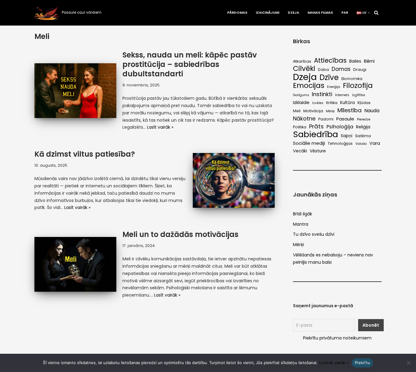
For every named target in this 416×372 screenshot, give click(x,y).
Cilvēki (304, 68)
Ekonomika (351, 78)
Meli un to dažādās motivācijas (180, 234)
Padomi (325, 119)
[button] (369, 13)
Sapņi (346, 136)
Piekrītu (362, 362)
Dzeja (293, 12)
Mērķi (330, 111)
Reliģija (363, 127)
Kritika (331, 102)
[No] (408, 363)
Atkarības (302, 61)
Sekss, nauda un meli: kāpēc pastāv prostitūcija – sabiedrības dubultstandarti (189, 64)
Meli (297, 110)
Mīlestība (349, 110)
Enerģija (333, 87)
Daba (323, 69)
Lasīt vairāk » (160, 127)
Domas (341, 69)
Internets (342, 95)
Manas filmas (320, 12)
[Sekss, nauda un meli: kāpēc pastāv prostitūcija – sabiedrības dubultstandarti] (75, 90)
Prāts (316, 126)
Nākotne (304, 118)
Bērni (369, 61)
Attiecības (330, 60)
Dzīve (329, 77)
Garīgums (301, 95)
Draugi (359, 69)
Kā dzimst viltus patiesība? (84, 154)
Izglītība (358, 95)
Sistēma (363, 135)
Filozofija (358, 85)
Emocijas (308, 85)
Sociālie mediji (309, 143)
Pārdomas (237, 12)
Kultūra (347, 103)
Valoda (361, 143)
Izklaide (301, 102)
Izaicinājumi (267, 12)
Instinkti (322, 94)
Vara (374, 143)
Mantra (300, 224)
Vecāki (300, 151)
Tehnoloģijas (340, 143)
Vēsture (318, 151)
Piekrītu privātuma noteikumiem (337, 338)
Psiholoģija (339, 126)
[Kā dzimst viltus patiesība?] (234, 180)
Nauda (371, 110)
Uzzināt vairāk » (334, 362)
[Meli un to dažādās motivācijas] (75, 264)
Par (344, 12)
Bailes (355, 61)
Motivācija (313, 110)
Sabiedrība (315, 134)
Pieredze (363, 119)
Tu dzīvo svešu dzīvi (313, 234)
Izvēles (317, 103)
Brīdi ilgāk (302, 214)
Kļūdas (364, 102)
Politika (299, 127)
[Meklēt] (376, 12)
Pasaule (345, 119)
